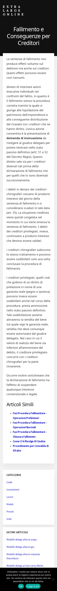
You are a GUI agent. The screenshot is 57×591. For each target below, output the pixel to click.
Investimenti (12, 489)
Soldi (9, 519)
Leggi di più (33, 586)
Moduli (9, 504)
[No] (53, 579)
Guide (9, 482)
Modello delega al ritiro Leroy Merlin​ (24, 566)
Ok (21, 586)
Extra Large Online (14, 10)
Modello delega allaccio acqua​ (21, 539)
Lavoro (9, 497)
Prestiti (10, 511)
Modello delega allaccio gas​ (20, 547)
